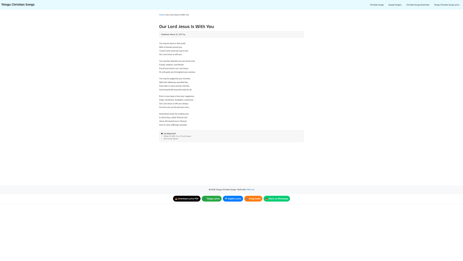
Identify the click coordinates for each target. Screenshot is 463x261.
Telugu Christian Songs (18, 4)
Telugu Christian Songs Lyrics (446, 5)
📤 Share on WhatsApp (277, 198)
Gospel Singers (395, 5)
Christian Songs (377, 5)
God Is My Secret (171, 139)
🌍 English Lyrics (233, 198)
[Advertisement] (226, 166)
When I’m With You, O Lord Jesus (177, 136)
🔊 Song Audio (253, 198)
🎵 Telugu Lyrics (212, 198)
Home (161, 15)
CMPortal (250, 189)
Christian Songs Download (417, 5)
